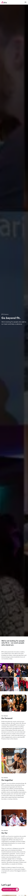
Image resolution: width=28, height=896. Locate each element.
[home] (4, 2)
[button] (25, 2)
